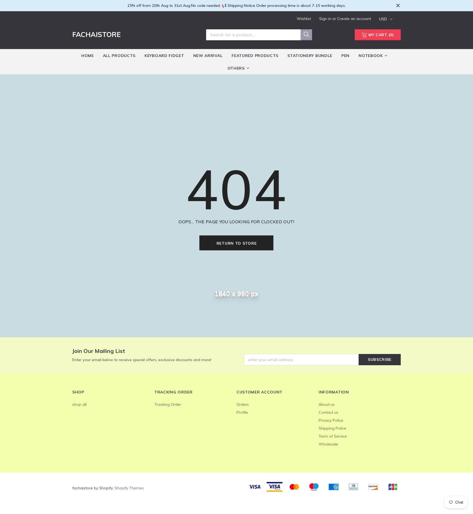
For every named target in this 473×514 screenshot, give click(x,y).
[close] (398, 5)
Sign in (325, 18)
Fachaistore (96, 34)
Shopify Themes (129, 488)
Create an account (354, 18)
